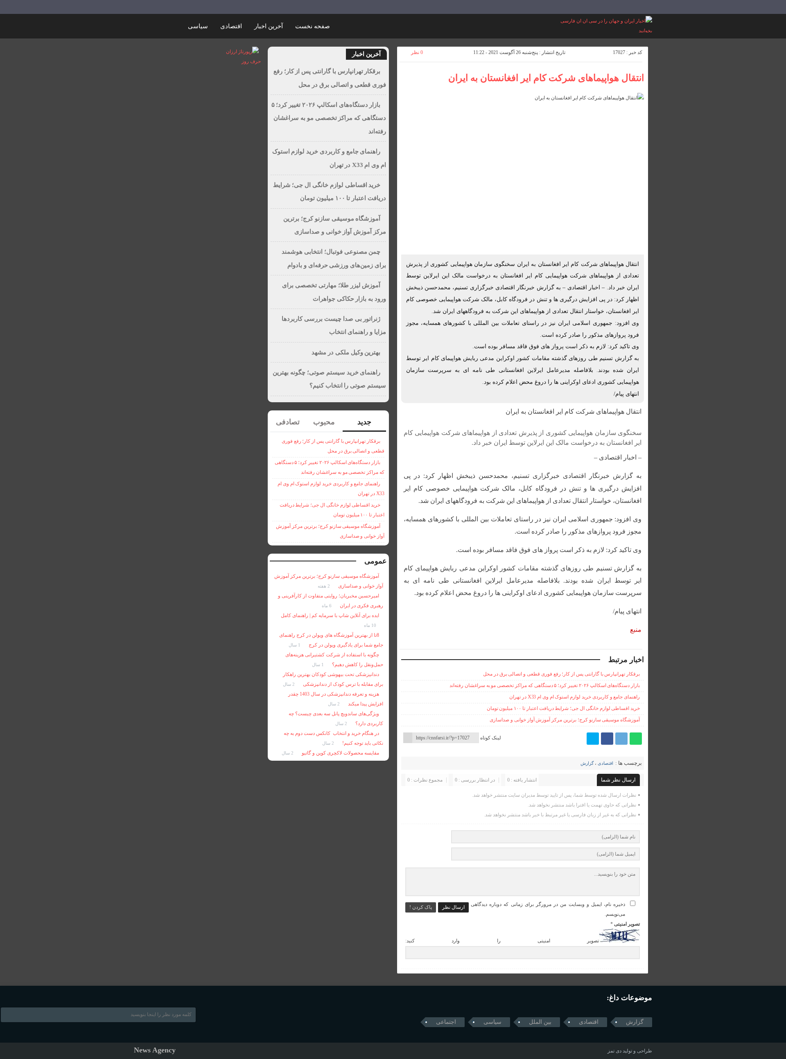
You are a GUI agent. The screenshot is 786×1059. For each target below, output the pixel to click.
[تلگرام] (621, 738)
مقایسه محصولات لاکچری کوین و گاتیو (340, 753)
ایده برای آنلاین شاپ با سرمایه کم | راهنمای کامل (330, 615)
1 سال (295, 644)
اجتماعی (446, 1022)
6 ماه (327, 605)
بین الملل (540, 1022)
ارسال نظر (453, 907)
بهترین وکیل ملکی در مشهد (346, 352)
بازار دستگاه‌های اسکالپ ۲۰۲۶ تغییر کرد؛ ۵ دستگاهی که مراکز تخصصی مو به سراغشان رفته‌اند (544, 685)
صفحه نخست (312, 26)
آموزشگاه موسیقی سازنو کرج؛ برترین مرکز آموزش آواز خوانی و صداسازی (565, 720)
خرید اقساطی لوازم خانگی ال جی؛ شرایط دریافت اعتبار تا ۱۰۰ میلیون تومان (563, 708)
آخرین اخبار (268, 26)
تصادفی (288, 422)
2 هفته (324, 586)
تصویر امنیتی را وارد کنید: (502, 941)
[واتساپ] (636, 738)
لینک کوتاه (490, 738)
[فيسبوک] (607, 738)
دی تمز (614, 1051)
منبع (635, 629)
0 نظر (417, 52)
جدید (364, 422)
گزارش (587, 763)
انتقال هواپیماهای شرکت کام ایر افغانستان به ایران (546, 78)
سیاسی (198, 26)
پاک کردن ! (420, 907)
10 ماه (370, 625)
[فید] (139, 6)
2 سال (289, 684)
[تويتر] (593, 738)
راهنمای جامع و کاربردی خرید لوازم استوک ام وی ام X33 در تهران (574, 697)
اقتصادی (231, 26)
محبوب (324, 422)
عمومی (375, 561)
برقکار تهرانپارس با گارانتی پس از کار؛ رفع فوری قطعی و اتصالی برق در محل (561, 674)
